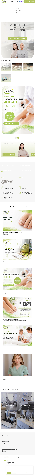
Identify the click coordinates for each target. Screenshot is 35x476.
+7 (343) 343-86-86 (13, 1)
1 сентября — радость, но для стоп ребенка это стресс (11, 261)
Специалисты (6, 468)
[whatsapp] (5, 460)
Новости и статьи (21, 457)
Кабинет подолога (9, 405)
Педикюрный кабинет (26, 405)
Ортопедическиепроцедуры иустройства (6, 79)
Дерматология (16, 69)
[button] (17, 38)
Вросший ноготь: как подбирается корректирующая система (12, 232)
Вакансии (20, 458)
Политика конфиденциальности (9, 463)
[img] (21, 1)
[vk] (4, 460)
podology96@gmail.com (6, 445)
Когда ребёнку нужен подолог (7, 347)
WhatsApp (3, 443)
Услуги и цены (17, 10)
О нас (17, 8)
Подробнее (14, 72)
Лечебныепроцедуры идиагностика (27, 69)
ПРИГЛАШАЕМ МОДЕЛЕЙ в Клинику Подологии (10, 319)
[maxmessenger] (7, 460)
